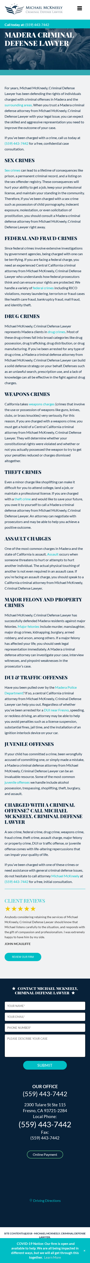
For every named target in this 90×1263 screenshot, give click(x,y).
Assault (53, 554)
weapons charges (42, 404)
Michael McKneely (65, 876)
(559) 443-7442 (37, 24)
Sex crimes (12, 170)
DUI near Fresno (56, 710)
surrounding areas (18, 105)
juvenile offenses (17, 782)
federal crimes (43, 288)
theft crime (22, 499)
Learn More (52, 1257)
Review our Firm (23, 957)
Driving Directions (47, 1200)
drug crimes (56, 332)
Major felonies (28, 626)
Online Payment (45, 1154)
